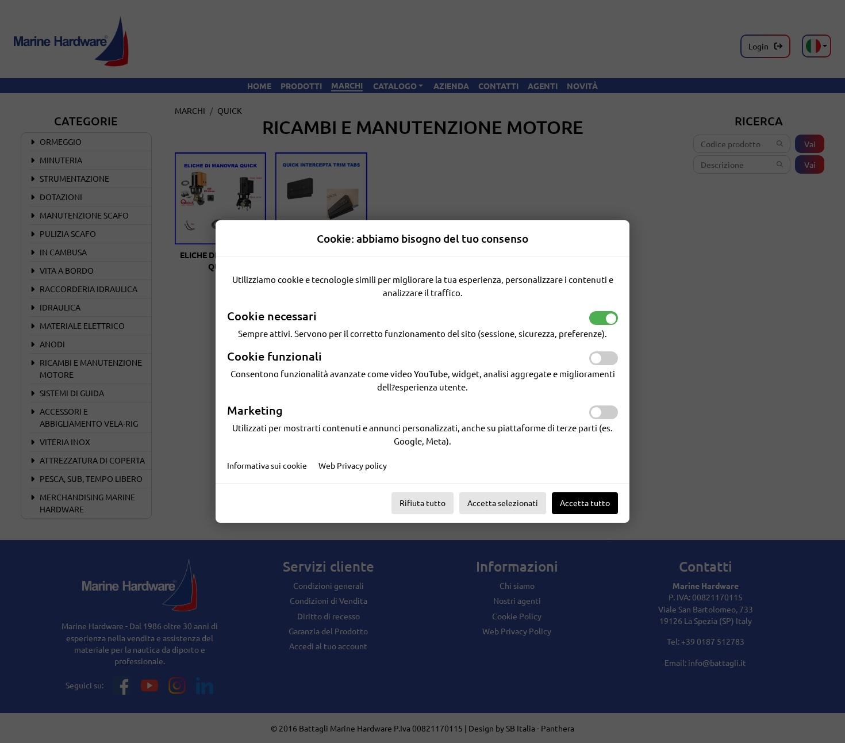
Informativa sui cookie (267, 465)
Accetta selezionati (502, 502)
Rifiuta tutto (422, 502)
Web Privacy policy (352, 465)
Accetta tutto (585, 502)
